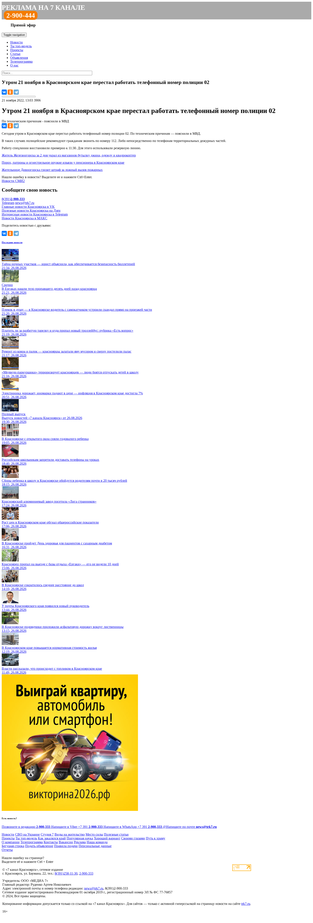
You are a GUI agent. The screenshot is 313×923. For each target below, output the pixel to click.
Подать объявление (39, 846)
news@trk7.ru (24, 203)
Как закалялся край (52, 838)
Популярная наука (80, 838)
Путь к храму (155, 838)
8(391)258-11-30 (66, 873)
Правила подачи (66, 846)
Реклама (80, 842)
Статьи (15, 54)
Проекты (16, 50)
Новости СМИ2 (13, 181)
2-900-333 (86, 873)
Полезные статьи (116, 834)
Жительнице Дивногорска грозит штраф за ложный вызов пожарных (52, 170)
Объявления (19, 57)
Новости (16, 42)
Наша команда (97, 842)
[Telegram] (16, 92)
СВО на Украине (27, 834)
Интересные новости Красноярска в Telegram (35, 214)
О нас (14, 65)
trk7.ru (245, 904)
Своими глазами (133, 838)
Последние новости (12, 242)
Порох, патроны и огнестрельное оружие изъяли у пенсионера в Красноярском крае (63, 162)
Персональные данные (95, 846)
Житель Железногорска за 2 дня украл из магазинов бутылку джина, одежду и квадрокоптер (69, 155)
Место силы (94, 834)
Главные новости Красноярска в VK (28, 206)
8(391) (13, 199)
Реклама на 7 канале (43, 7)
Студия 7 (47, 834)
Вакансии (66, 842)
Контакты (51, 842)
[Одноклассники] (10, 92)
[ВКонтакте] (4, 92)
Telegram (8, 203)
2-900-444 (20, 15)
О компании (11, 842)
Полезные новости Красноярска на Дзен (31, 210)
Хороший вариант (107, 838)
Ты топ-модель (21, 46)
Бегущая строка (13, 846)
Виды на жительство (70, 834)
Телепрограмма (21, 61)
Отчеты (7, 850)
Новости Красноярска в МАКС (24, 218)
